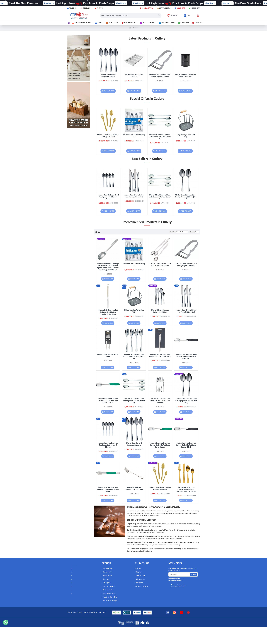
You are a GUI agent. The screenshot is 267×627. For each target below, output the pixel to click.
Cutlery (135, 27)
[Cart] (198, 15)
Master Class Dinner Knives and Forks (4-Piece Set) (134, 196)
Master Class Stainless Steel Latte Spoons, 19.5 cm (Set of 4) (160, 137)
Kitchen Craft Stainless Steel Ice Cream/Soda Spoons (160, 265)
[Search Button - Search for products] (158, 15)
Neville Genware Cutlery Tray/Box (134, 75)
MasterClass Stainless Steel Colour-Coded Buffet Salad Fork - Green (160, 445)
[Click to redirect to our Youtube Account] (181, 612)
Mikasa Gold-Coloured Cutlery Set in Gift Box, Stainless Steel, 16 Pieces (186, 489)
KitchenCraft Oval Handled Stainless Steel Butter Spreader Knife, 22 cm (108, 312)
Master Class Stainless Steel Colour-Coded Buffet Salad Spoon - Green (108, 401)
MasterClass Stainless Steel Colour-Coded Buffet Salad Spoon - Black (186, 445)
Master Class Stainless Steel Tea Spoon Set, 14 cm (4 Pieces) (108, 197)
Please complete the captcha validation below (175, 579)
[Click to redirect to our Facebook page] (168, 612)
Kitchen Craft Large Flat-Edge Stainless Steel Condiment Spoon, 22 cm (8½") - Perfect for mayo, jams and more (108, 267)
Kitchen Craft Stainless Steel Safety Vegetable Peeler (159, 75)
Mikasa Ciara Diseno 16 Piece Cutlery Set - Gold (108, 136)
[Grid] (96, 232)
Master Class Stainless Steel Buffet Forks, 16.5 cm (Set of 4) (134, 356)
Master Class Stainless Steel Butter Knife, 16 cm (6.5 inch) (160, 355)
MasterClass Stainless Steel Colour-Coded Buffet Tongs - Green (108, 489)
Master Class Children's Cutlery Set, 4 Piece (160, 311)
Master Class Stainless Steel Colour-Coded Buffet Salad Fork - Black (186, 356)
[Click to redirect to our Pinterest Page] (188, 612)
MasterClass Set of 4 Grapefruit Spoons (108, 75)
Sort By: (172, 231)
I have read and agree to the (178, 585)
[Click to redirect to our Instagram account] (175, 612)
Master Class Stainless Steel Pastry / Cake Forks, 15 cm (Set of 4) (160, 401)
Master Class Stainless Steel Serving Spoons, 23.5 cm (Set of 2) (185, 197)
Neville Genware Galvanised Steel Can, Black (185, 75)
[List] (99, 232)
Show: (191, 231)
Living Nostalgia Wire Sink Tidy (185, 136)
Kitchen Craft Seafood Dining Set (134, 136)
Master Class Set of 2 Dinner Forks (108, 355)
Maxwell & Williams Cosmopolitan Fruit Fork (134, 488)
